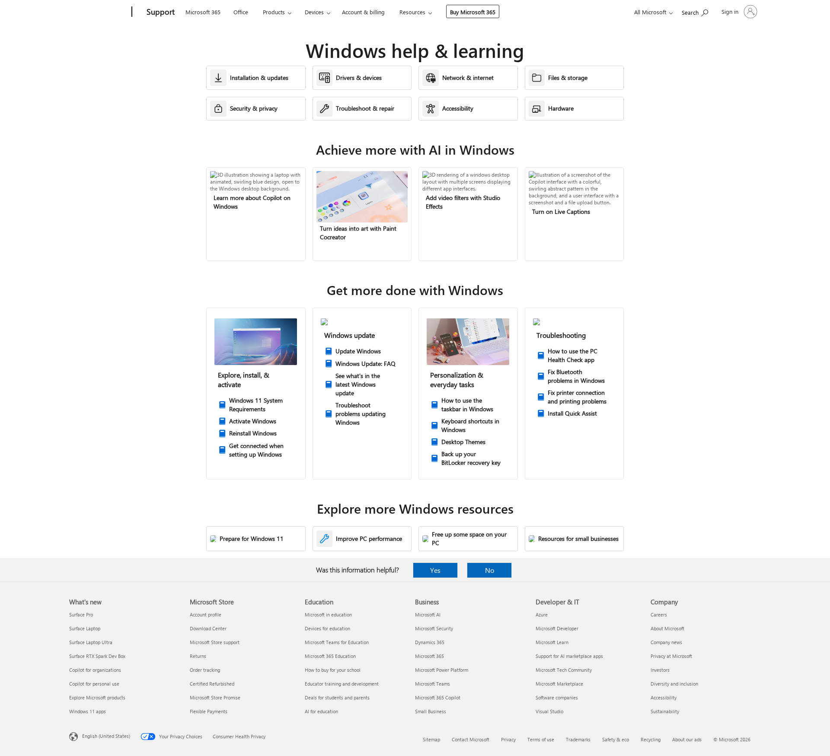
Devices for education (327, 628)
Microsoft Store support (214, 642)
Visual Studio (549, 711)
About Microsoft (667, 628)
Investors (660, 670)
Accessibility (664, 697)
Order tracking (205, 670)
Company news (666, 642)
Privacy (508, 739)
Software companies (557, 697)
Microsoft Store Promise (215, 697)
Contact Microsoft (470, 739)
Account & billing (363, 12)
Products (274, 12)
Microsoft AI (428, 614)
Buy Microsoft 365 (472, 12)
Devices (314, 12)
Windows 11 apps (87, 711)
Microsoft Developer (557, 628)
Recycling (651, 739)
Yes (435, 570)
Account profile (205, 614)
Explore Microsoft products (97, 697)
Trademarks (578, 739)
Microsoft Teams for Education (337, 642)
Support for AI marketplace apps (569, 656)
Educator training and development (342, 683)
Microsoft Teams (432, 683)
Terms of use (540, 739)
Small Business (430, 711)
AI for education (321, 711)
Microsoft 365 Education (330, 656)
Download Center (208, 628)
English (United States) (106, 736)
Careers (659, 614)
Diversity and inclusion (674, 683)
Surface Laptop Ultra (90, 642)
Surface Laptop (84, 628)
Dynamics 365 (429, 642)
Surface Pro (81, 614)
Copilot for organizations (95, 670)
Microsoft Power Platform (441, 670)
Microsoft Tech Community (564, 670)
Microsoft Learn (552, 642)
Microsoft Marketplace (559, 683)
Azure (542, 614)
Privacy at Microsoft (671, 656)
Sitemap (431, 739)
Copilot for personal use (94, 683)
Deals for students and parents (337, 697)
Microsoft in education (328, 614)
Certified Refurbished (212, 683)
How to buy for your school (333, 670)
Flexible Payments (208, 711)
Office (240, 12)
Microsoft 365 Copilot (437, 697)
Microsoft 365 (202, 12)
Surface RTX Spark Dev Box (97, 656)
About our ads (687, 739)
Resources (412, 12)
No (489, 570)
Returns (198, 656)
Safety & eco (615, 739)
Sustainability (665, 711)
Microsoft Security (434, 628)
